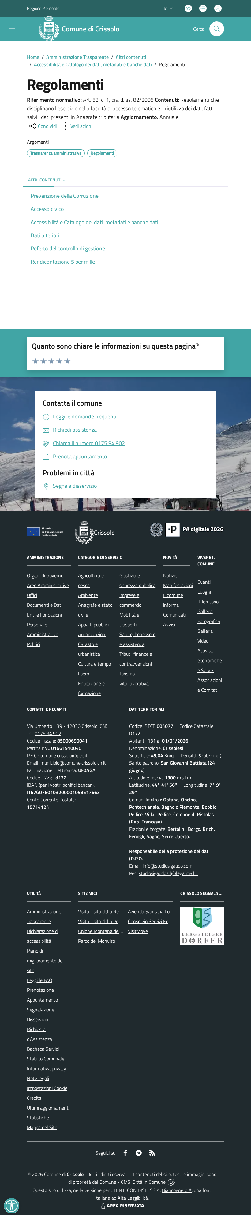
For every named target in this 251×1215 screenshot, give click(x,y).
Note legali (38, 1078)
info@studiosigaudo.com (167, 865)
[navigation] (12, 28)
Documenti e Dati (44, 605)
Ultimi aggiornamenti (48, 1107)
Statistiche (38, 1117)
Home (33, 57)
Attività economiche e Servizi (209, 660)
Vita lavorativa (134, 683)
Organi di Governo (45, 575)
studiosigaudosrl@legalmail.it (168, 873)
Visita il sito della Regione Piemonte (114, 911)
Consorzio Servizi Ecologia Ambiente (164, 921)
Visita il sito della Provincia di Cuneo (114, 921)
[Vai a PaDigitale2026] (186, 529)
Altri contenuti (131, 57)
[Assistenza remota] (171, 1182)
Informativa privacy (46, 1068)
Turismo (127, 673)
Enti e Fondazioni (44, 614)
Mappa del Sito (42, 1127)
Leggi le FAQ (39, 980)
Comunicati (174, 614)
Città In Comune (149, 1182)
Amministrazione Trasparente (77, 57)
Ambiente (88, 595)
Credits (34, 1098)
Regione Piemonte (43, 8)
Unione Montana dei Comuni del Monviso (120, 931)
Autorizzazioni (92, 634)
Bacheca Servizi (43, 1049)
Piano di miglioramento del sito (45, 960)
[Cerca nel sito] (216, 28)
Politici (33, 644)
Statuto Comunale (45, 1058)
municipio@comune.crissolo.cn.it (73, 762)
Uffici (32, 595)
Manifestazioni (178, 585)
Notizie (170, 575)
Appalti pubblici (93, 624)
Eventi (204, 582)
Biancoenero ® (177, 1190)
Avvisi (169, 624)
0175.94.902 (48, 733)
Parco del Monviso (96, 941)
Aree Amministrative (48, 585)
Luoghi (204, 591)
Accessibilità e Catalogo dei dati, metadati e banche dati (93, 64)
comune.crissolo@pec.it (64, 755)
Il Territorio (208, 601)
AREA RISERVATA (125, 1205)
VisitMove (138, 931)
